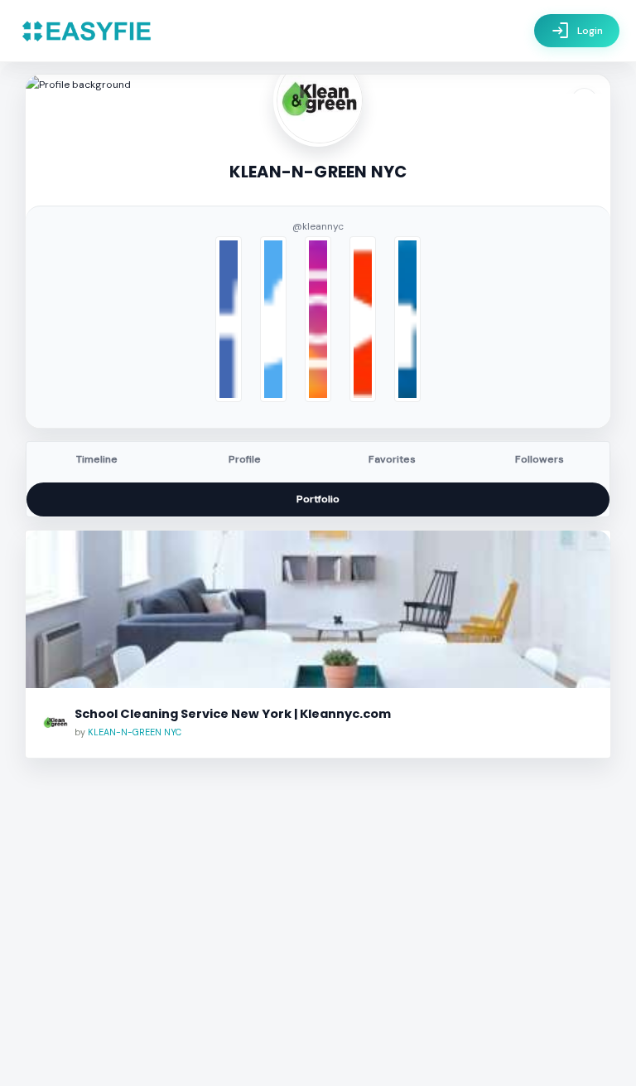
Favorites (392, 459)
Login (577, 30)
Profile (245, 459)
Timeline (97, 459)
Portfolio (318, 499)
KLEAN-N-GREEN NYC (134, 732)
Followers (539, 459)
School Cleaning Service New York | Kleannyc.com (233, 713)
